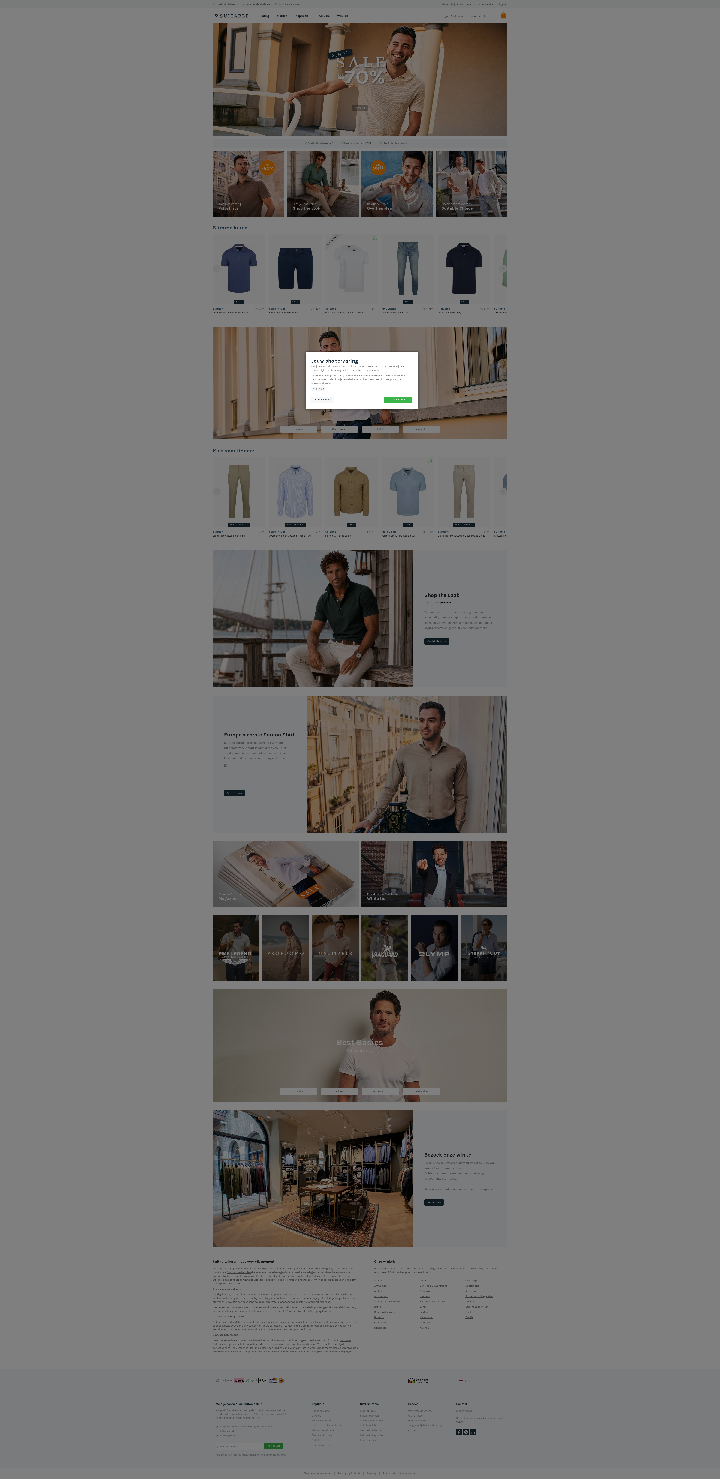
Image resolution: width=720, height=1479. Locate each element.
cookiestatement (321, 383)
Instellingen (318, 389)
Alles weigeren (322, 399)
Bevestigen (398, 399)
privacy (394, 379)
